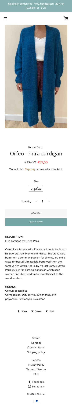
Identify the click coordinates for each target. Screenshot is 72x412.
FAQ (36, 374)
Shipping (30, 169)
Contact (36, 342)
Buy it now (36, 222)
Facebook (38, 381)
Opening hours (36, 347)
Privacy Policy (36, 364)
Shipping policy (36, 352)
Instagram (37, 386)
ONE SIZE (36, 189)
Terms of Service (36, 369)
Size (36, 181)
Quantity (26, 201)
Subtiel (41, 394)
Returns (36, 360)
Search (36, 338)
